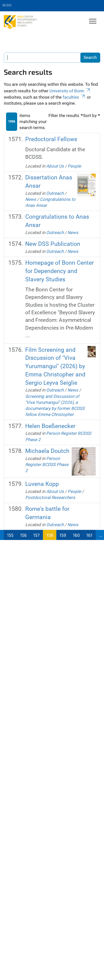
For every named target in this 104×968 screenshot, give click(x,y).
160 (76, 534)
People (74, 166)
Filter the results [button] (63, 115)
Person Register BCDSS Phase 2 (46, 464)
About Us (55, 166)
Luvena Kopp (42, 484)
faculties (71, 97)
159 (63, 534)
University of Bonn (66, 90)
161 (89, 534)
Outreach (55, 193)
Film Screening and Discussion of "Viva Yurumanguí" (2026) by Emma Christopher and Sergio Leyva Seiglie (55, 366)
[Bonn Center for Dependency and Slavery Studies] (20, 22)
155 (10, 534)
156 (23, 534)
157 (36, 534)
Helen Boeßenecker (50, 426)
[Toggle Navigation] (92, 21)
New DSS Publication (52, 244)
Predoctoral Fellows (51, 139)
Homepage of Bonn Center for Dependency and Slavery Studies (59, 271)
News (30, 199)
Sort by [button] (90, 115)
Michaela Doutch (47, 451)
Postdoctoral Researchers (50, 497)
